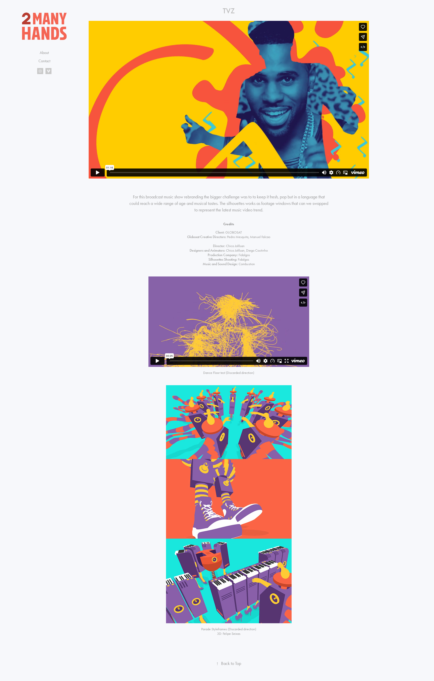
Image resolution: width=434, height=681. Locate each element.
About (44, 52)
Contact (44, 61)
